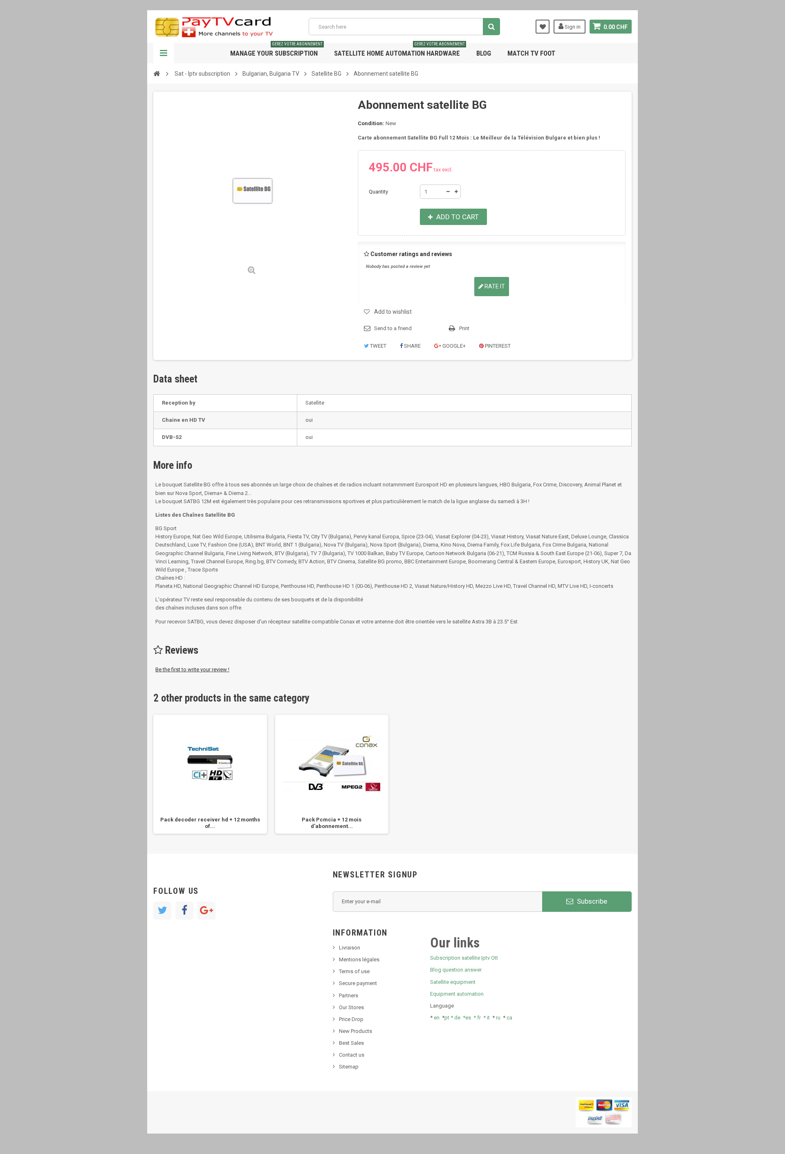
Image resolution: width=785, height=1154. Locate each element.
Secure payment (358, 983)
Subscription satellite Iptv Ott (464, 958)
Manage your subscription (276, 50)
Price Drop (351, 1019)
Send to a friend (393, 328)
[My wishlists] (543, 27)
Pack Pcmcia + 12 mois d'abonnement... (331, 823)
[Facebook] (184, 911)
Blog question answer (456, 970)
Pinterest (497, 346)
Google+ (453, 346)
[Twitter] (162, 911)
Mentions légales (359, 959)
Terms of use (354, 971)
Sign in (572, 27)
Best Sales (351, 1043)
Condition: (371, 123)
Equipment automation (457, 994)
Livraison (349, 948)
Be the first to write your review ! (192, 669)
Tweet (377, 346)
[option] (210, 774)
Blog (483, 53)
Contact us (351, 1055)
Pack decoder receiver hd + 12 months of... (210, 823)
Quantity (378, 192)
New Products (355, 1031)
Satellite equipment (452, 982)
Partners (348, 995)
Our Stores (351, 1007)
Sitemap (349, 1067)
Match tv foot (531, 53)
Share (412, 346)
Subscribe (591, 901)
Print (464, 328)
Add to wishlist (393, 311)
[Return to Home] (156, 73)
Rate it (494, 286)
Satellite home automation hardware (399, 50)
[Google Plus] (206, 911)
